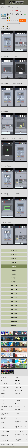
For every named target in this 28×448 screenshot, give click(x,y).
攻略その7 (14, 274)
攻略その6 (14, 270)
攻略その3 (14, 258)
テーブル (3, 390)
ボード (2, 400)
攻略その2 (14, 254)
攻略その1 (14, 250)
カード (2, 403)
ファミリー (17, 393)
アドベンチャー (18, 383)
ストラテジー (18, 400)
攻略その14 (14, 301)
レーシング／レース (20, 390)
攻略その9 (14, 281)
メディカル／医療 (5, 431)
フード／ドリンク (5, 440)
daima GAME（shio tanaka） (13, 23)
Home (2, 6)
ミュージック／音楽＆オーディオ (21, 427)
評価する (22, 20)
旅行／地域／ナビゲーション (21, 435)
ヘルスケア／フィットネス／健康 (21, 440)
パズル (16, 377)
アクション (3, 380)
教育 (2, 410)
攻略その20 (14, 325)
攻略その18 (14, 317)
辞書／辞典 (3, 418)
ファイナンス (4, 427)
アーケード (17, 380)
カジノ (16, 396)
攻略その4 (14, 262)
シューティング (4, 383)
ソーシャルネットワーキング (21, 414)
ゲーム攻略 (8, 6)
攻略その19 (14, 321)
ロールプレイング (5, 387)
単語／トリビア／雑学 (6, 406)
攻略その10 (14, 285)
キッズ (2, 396)
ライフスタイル (4, 435)
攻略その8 (14, 278)
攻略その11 (14, 289)
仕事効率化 (17, 410)
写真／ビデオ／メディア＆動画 (7, 414)
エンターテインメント (20, 406)
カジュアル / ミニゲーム (7, 444)
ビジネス (3, 422)
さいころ (17, 403)
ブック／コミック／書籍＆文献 (21, 422)
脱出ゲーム (3, 377)
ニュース (17, 418)
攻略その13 (14, 297)
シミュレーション (19, 387)
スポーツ (3, 393)
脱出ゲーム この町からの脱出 (7, 7)
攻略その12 (14, 293)
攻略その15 (14, 305)
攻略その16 (14, 309)
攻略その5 (18, 7)
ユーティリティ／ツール (21, 431)
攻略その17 (14, 313)
